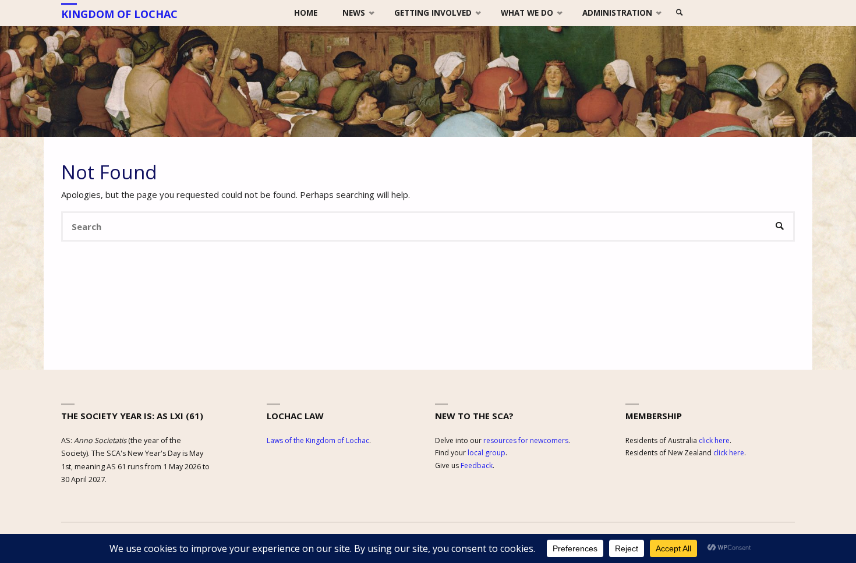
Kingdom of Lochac (119, 14)
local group (486, 453)
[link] (680, 13)
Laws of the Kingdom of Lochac (318, 440)
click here (714, 440)
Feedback (477, 465)
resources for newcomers (525, 440)
